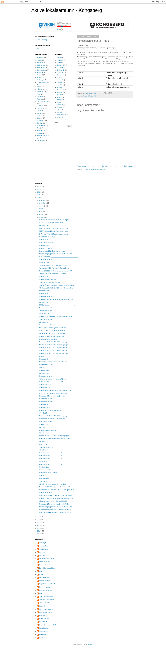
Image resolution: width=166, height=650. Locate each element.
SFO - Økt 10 (43, 413)
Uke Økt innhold (44, 467)
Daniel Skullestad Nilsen (47, 568)
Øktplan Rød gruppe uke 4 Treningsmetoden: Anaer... (56, 316)
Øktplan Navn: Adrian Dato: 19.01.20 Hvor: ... (53, 362)
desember (42, 200)
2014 (39, 531)
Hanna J (60, 80)
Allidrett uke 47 (43, 441)
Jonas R (59, 92)
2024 (39, 186)
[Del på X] (107, 93)
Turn (38, 128)
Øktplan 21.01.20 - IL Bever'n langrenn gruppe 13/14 (56, 299)
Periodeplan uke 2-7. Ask (47, 325)
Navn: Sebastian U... (51, 453)
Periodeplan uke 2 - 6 (46, 447)
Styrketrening (41, 126)
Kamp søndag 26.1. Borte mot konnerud (52, 251)
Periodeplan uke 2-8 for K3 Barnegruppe (52, 419)
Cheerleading (41, 70)
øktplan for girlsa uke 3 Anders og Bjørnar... (53, 379)
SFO (38, 116)
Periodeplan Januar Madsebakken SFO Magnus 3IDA (56, 490)
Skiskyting (40, 121)
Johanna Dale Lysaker (46, 600)
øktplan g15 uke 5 (44, 262)
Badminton (40, 62)
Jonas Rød (42, 606)
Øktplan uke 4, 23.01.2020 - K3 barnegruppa (53, 350)
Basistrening (41, 65)
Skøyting (40, 123)
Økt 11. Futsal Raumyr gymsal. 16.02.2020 (52, 328)
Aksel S (59, 58)
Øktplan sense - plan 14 (46, 296)
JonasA (59, 95)
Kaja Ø (59, 100)
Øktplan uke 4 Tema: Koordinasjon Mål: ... (52, 336)
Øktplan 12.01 (43, 404)
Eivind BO (60, 75)
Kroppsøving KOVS (43, 101)
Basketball (40, 67)
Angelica (42, 552)
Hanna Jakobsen (45, 581)
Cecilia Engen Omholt (46, 558)
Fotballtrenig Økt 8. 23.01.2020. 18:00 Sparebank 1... (56, 288)
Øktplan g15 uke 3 (45, 384)
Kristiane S (60, 102)
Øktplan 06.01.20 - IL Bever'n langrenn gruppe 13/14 (56, 498)
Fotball (85, 96)
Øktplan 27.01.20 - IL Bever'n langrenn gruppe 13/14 (56, 271)
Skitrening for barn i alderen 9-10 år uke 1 (52, 484)
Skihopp (39, 118)
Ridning (39, 113)
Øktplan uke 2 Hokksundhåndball (50, 410)
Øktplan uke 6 (43, 239)
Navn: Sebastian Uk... (51, 382)
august (41, 209)
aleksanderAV (61, 115)
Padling (39, 111)
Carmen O (60, 65)
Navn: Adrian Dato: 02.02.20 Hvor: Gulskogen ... (54, 220)
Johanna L (60, 90)
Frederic (42, 574)
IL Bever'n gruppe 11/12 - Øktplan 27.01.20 (53, 265)
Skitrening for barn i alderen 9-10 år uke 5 (52, 274)
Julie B (59, 97)
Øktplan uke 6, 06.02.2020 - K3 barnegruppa (53, 345)
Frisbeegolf (40, 80)
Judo (38, 94)
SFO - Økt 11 (43, 444)
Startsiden (105, 166)
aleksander (43, 634)
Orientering (40, 108)
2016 (39, 525)
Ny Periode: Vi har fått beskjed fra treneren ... (53, 234)
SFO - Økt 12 (43, 367)
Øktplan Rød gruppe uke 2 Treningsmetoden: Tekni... (56, 390)
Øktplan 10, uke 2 (44, 407)
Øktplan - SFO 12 (44, 387)
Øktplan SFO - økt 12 (45, 308)
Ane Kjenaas (43, 549)
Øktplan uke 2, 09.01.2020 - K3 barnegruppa (53, 416)
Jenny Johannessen (46, 596)
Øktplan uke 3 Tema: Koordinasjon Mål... (52, 396)
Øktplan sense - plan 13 (46, 376)
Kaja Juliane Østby (45, 612)
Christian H (60, 70)
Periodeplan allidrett (45, 319)
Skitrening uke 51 (44, 470)
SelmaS (59, 112)
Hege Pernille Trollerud (47, 584)
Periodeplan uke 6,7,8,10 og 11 (49, 237)
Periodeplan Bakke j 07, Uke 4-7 (49, 282)
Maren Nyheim (44, 618)
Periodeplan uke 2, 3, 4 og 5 (48, 473)
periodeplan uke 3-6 (45, 311)
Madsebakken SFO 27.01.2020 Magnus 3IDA (54, 268)
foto (38, 49)
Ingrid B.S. (60, 85)
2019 (39, 517)
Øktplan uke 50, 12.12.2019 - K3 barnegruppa (54, 436)
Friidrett (39, 77)
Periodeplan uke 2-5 (45, 402)
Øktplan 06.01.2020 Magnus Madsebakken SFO (54, 487)
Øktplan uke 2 (43, 424)
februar (41, 214)
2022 (39, 192)
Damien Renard (44, 565)
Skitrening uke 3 (44, 373)
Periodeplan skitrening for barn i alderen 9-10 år (54, 439)
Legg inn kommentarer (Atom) (95, 169)
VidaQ (95, 96)
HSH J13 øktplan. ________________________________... (59, 257)
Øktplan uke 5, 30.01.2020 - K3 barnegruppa (53, 348)
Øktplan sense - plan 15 (46, 259)
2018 (39, 520)
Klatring (39, 99)
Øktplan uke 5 (43, 276)
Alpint (39, 60)
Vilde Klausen (43, 631)
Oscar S (59, 107)
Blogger (90, 644)
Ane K (59, 62)
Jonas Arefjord (44, 603)
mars (41, 212)
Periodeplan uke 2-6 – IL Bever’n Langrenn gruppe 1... (57, 495)
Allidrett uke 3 (43, 322)
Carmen (42, 555)
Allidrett (39, 58)
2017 (39, 522)
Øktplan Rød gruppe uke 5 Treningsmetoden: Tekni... (56, 254)
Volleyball (40, 130)
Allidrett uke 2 (43, 427)
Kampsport (40, 96)
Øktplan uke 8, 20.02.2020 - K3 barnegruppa (53, 342)
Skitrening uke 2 (44, 433)
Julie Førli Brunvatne (46, 609)
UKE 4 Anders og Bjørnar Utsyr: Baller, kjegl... (53, 231)
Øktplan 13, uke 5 (44, 245)
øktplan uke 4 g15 (44, 313)
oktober (41, 206)
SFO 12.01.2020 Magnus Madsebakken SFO (53, 393)
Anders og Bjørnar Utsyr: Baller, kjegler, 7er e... (54, 228)
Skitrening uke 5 (44, 225)
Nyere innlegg (82, 166)
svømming (40, 140)
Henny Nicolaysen (45, 587)
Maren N (60, 105)
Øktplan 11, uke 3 (44, 370)
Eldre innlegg (128, 166)
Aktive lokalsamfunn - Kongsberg (66, 10)
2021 (39, 195)
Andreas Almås (44, 546)
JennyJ (59, 87)
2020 (39, 198)
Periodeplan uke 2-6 (45, 399)
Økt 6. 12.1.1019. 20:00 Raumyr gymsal (52, 331)
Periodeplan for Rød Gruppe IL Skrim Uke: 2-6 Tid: (55, 510)
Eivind (41, 571)
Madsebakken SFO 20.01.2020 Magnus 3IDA (54, 333)
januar (41, 217)
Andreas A (60, 60)
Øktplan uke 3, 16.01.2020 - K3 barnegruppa (53, 353)
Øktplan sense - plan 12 (46, 492)
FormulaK (40, 72)
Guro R (59, 77)
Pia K (59, 110)
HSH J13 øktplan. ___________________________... (57, 305)
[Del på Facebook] (109, 93)
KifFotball (90, 96)
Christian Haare (44, 562)
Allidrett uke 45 (43, 450)
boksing (39, 133)
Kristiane (42, 615)
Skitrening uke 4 (44, 302)
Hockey (39, 86)
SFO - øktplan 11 (44, 478)
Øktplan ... (48, 356)
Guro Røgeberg (44, 577)
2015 (39, 528)
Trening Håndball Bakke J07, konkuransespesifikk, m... (57, 285)
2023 (39, 189)
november (42, 203)
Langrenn (40, 106)
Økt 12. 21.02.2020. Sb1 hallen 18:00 (51, 222)
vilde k (59, 117)
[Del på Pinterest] (111, 93)
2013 (39, 534)
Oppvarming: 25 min (45, 461)
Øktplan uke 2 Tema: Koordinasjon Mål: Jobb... (54, 504)
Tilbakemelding (42, 40)
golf (38, 138)
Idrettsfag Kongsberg (46, 590)
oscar (41, 637)
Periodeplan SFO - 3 (45, 481)
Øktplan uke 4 (43, 294)
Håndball (40, 89)
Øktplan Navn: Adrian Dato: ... (48, 279)
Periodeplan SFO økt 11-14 (48, 365)
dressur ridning (42, 135)
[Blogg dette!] (105, 93)
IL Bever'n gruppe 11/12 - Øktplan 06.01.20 (53, 501)
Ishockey (40, 91)
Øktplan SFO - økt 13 (45, 248)
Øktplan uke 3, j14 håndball (48, 339)
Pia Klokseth (43, 622)
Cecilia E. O (61, 67)
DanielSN (60, 72)
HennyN (59, 82)
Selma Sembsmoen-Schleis (48, 625)
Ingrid (41, 593)
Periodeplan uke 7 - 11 (46, 242)
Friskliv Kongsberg (43, 82)
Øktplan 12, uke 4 (44, 291)
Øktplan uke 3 (43, 359)
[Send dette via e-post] (102, 93)
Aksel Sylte (43, 543)
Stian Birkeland (44, 628)
